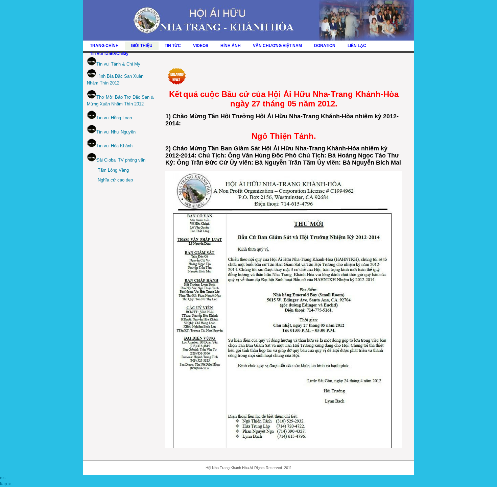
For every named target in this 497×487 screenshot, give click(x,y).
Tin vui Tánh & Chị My (118, 64)
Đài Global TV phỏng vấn (120, 160)
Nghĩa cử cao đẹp (115, 179)
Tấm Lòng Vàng (113, 170)
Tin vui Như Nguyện (116, 132)
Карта (5, 484)
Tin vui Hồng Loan (114, 117)
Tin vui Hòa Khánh (114, 145)
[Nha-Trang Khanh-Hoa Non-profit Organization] (248, 39)
